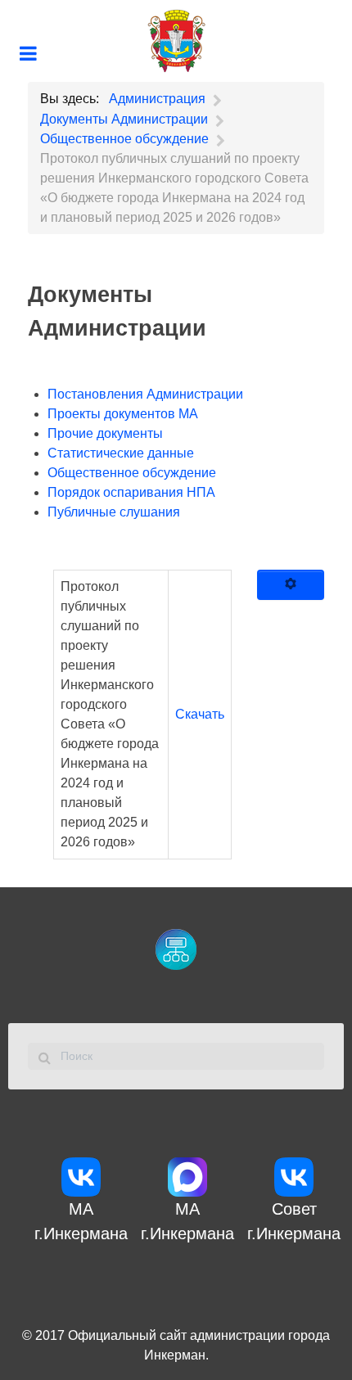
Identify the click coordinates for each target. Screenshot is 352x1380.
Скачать (199, 714)
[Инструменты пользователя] (290, 585)
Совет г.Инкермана (294, 1221)
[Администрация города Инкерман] (176, 41)
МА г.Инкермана (81, 1221)
